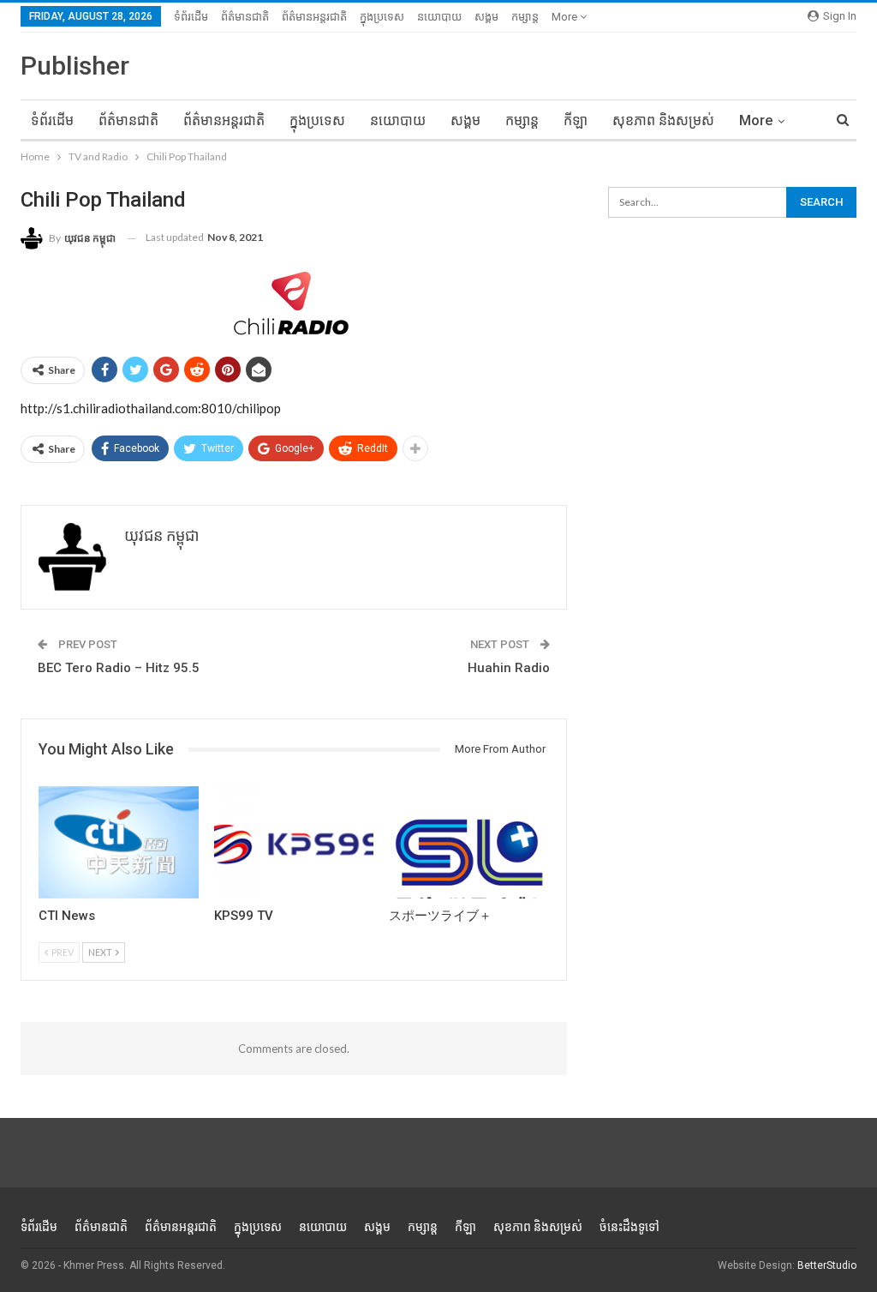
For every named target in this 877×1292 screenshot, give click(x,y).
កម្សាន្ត (525, 16)
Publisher (75, 66)
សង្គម (486, 16)
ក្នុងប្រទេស (382, 16)
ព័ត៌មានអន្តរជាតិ (314, 16)
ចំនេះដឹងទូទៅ (629, 1227)
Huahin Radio (509, 668)
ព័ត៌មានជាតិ (245, 16)
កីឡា (576, 120)
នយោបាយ (439, 16)
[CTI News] (119, 842)
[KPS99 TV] (294, 842)
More (566, 16)
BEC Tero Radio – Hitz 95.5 (119, 668)
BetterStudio (826, 1265)
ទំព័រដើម (191, 16)
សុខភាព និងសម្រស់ (663, 120)
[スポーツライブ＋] (469, 842)
